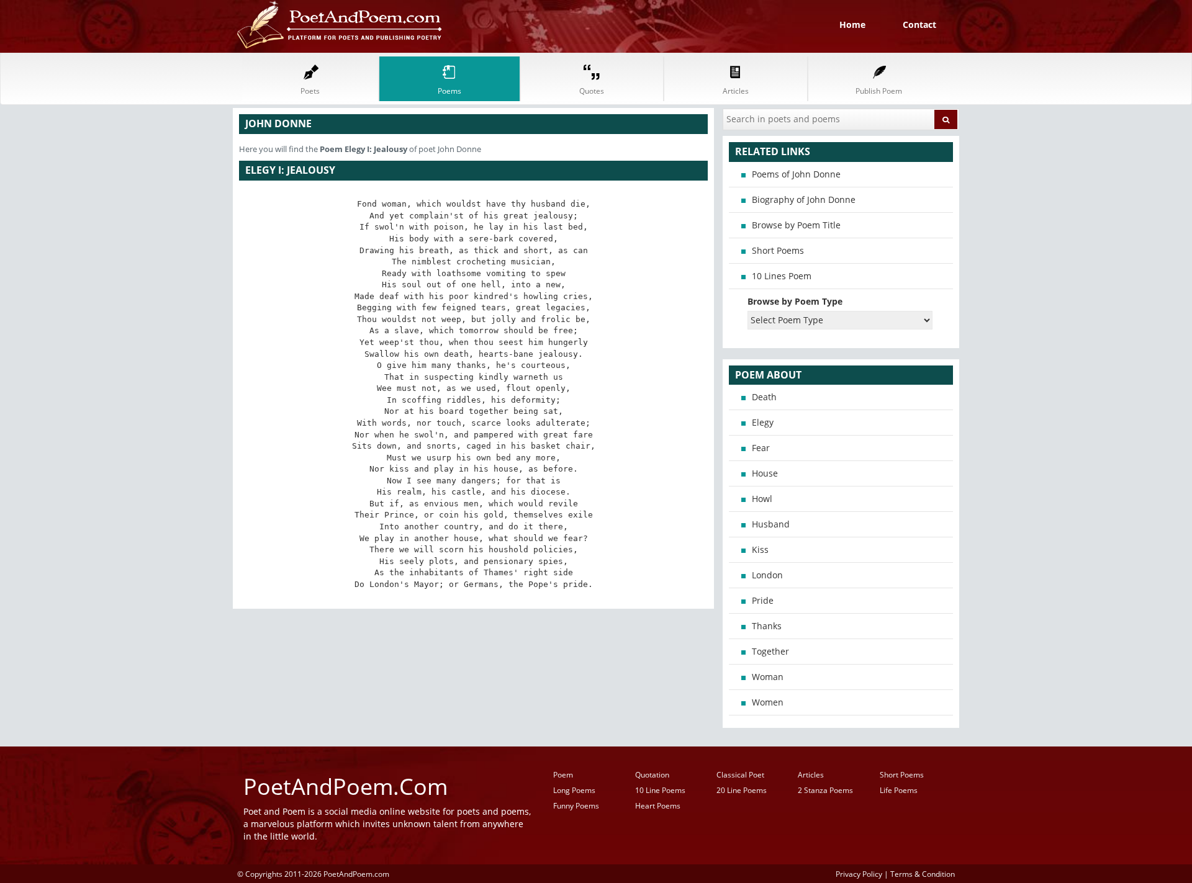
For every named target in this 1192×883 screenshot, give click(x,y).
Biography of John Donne (804, 199)
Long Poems (574, 790)
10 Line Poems (660, 790)
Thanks (767, 626)
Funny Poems (576, 805)
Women (767, 702)
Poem (563, 774)
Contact (919, 24)
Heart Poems (657, 805)
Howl (762, 498)
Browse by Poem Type (794, 301)
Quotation (652, 774)
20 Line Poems (741, 790)
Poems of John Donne (796, 174)
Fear (761, 448)
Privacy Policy (859, 874)
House (765, 473)
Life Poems (899, 790)
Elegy (763, 422)
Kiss (760, 549)
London (767, 575)
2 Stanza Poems (825, 790)
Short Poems (778, 250)
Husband (771, 524)
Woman (767, 677)
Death (764, 397)
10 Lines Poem (781, 276)
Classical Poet (740, 774)
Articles (811, 774)
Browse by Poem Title (796, 225)
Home (852, 24)
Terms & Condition (922, 874)
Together (770, 651)
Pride (763, 600)
